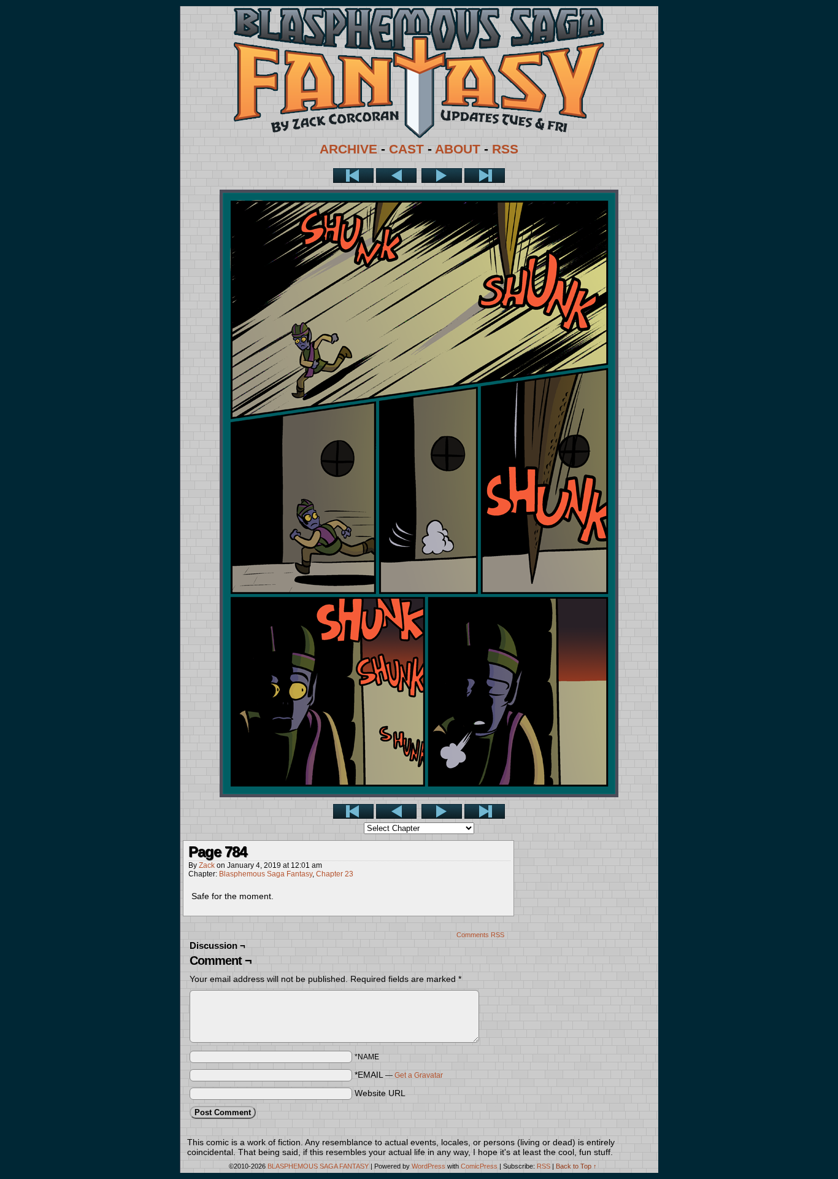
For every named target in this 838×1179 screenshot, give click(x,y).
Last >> (484, 175)
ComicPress (479, 1166)
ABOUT (457, 149)
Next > (441, 175)
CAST (406, 149)
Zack (207, 865)
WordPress (428, 1166)
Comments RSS (480, 934)
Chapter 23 (334, 874)
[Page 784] (419, 794)
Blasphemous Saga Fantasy (265, 874)
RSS (505, 149)
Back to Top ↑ (576, 1166)
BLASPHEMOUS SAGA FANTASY (318, 1166)
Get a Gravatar (418, 1075)
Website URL (380, 1093)
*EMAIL (399, 1075)
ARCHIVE (348, 149)
